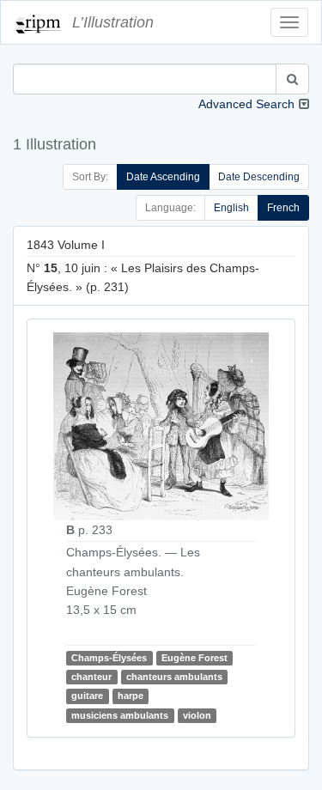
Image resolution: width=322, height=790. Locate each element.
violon (197, 715)
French (283, 208)
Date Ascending (163, 177)
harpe (130, 695)
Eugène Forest (194, 658)
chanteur (91, 677)
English (231, 208)
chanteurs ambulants (174, 677)
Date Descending (259, 177)
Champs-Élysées (109, 658)
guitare (87, 695)
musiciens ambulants (119, 715)
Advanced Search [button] (246, 104)
